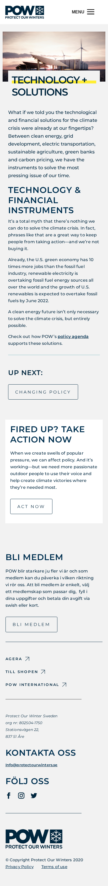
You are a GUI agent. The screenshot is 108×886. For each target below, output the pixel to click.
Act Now (31, 506)
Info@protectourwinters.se (32, 765)
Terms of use (54, 866)
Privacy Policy (20, 866)
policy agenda (73, 336)
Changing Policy (43, 392)
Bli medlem (31, 624)
